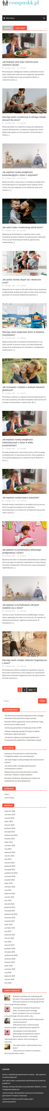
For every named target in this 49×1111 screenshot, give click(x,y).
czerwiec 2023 (9, 845)
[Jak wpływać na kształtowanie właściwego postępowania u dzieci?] (24, 533)
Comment (23, 68)
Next (31, 690)
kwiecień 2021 (9, 935)
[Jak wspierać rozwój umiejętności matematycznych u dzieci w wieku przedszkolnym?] (24, 423)
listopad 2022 (9, 869)
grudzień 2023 (9, 828)
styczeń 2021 (9, 945)
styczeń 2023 (9, 862)
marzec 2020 (9, 979)
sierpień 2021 (9, 921)
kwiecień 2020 (9, 976)
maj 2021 (7, 931)
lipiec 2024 (8, 821)
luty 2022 (8, 900)
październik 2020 (11, 955)
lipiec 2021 (8, 924)
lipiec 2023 (8, 842)
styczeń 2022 (9, 904)
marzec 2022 (9, 897)
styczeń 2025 (9, 818)
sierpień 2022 (9, 880)
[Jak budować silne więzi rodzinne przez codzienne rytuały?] (24, 45)
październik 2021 (11, 914)
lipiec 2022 (8, 883)
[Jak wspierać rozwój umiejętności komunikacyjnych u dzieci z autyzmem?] (24, 156)
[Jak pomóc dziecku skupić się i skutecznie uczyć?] (24, 263)
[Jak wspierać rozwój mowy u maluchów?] (24, 481)
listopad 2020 (9, 952)
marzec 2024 (9, 825)
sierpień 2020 (9, 962)
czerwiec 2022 (9, 887)
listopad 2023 (9, 832)
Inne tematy (9, 798)
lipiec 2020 (8, 965)
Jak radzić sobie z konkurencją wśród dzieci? (22, 227)
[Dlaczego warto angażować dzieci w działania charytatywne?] (24, 315)
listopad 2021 (9, 910)
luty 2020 (8, 983)
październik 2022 (11, 873)
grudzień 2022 (9, 866)
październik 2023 (11, 835)
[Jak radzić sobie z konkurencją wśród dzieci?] (24, 211)
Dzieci (6, 794)
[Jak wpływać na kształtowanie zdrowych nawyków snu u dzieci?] (24, 588)
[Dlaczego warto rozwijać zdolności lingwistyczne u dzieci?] (24, 644)
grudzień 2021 (9, 907)
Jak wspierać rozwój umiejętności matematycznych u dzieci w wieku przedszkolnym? (17, 442)
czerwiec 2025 (9, 814)
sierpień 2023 (9, 838)
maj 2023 (7, 849)
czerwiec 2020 (9, 969)
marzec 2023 (9, 856)
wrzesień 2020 (9, 959)
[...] (16, 80)
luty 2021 (8, 941)
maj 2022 (7, 890)
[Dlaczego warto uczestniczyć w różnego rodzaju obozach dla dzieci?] (24, 101)
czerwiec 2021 (9, 928)
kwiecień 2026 (9, 811)
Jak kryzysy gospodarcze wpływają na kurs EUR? (22, 728)
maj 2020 (7, 972)
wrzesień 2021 (9, 917)
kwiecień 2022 (9, 893)
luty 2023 (8, 859)
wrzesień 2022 (9, 876)
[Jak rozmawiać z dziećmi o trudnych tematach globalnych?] (24, 371)
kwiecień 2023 (9, 852)
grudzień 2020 (9, 948)
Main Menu (10, 18)
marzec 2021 (9, 938)
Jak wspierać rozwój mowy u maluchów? (20, 497)
